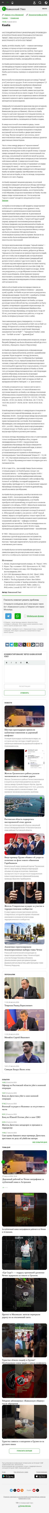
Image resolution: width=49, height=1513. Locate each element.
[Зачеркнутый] (20, 663)
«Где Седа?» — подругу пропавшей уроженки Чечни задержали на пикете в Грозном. (23, 1274)
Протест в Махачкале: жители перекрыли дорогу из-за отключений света (21, 1316)
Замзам (5, 201)
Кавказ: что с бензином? (14, 15)
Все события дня (40, 1142)
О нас (4, 1472)
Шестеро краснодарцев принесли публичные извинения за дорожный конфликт (21, 732)
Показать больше (24, 1451)
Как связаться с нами (21, 1472)
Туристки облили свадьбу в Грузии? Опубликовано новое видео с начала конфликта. (24, 1361)
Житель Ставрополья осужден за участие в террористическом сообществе (24, 907)
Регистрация (24, 686)
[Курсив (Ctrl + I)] (11, 663)
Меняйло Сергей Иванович (17, 1037)
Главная (5, 18)
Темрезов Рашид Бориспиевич (18, 1005)
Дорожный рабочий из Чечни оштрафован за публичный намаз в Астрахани (23, 1180)
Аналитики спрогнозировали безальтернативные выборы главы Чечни (23, 948)
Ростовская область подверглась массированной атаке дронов (19, 820)
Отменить (24, 693)
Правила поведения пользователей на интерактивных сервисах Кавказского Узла (24, 1497)
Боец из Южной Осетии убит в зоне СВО (21, 1117)
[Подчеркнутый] (16, 663)
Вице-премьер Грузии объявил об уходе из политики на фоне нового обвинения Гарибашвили (24, 860)
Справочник (14, 18)
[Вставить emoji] (26, 663)
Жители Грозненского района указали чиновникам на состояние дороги (22, 775)
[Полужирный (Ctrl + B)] (6, 663)
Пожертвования (41, 1472)
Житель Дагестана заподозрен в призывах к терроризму (22, 1126)
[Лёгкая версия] (12, 3)
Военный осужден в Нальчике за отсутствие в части (23, 1108)
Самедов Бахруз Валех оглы (17, 1069)
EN (7, 2)
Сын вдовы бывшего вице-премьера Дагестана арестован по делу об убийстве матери (23, 1137)
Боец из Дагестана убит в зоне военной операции (20, 1097)
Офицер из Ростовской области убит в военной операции (24, 1086)
